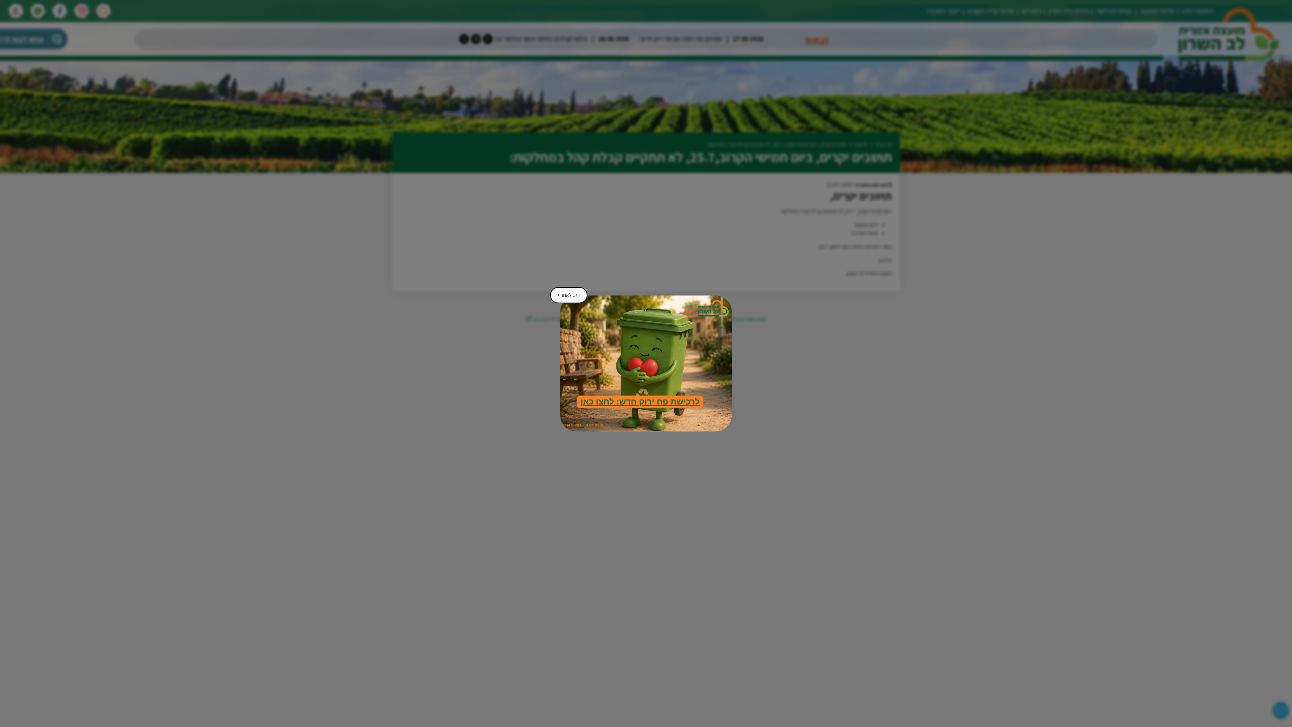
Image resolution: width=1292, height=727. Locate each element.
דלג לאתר (566, 293)
